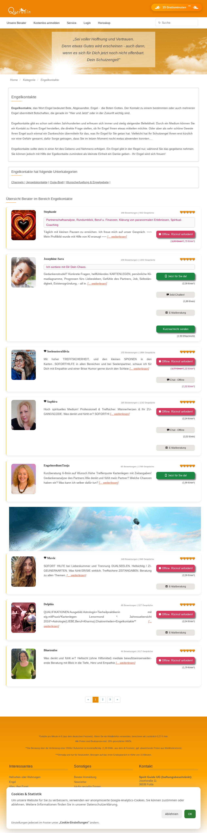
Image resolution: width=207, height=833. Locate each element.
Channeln (17, 182)
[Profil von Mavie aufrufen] (23, 571)
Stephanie (50, 211)
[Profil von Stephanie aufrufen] (23, 225)
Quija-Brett (57, 182)
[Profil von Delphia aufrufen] (23, 618)
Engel (12, 782)
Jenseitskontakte (37, 182)
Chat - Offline (176, 379)
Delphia (49, 604)
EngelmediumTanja (57, 465)
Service (71, 22)
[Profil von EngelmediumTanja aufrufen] (23, 479)
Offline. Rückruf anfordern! (177, 234)
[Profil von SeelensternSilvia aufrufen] (23, 365)
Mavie (50, 558)
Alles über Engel (18, 786)
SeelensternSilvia (57, 351)
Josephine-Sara (54, 258)
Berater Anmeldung (85, 777)
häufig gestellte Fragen (87, 786)
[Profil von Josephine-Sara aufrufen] (23, 272)
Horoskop (104, 22)
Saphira (51, 401)
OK (190, 814)
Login (87, 22)
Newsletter (80, 782)
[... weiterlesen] (117, 236)
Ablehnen (171, 814)
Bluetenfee (50, 650)
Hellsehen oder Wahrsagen (24, 777)
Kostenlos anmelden (47, 22)
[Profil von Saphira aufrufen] (23, 415)
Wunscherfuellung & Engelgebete (87, 182)
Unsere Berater (16, 22)
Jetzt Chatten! (177, 294)
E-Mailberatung (177, 312)
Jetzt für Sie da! (177, 276)
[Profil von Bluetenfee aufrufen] (23, 664)
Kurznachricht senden (175, 329)
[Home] (19, 11)
